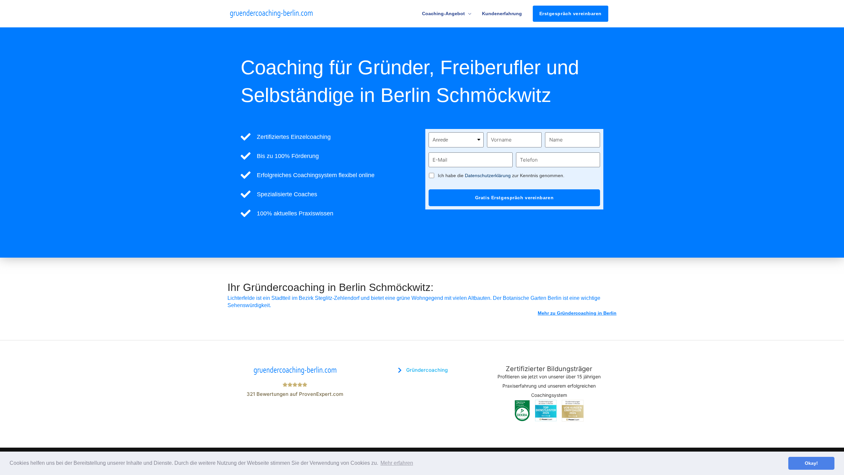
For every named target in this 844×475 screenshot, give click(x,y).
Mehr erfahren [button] (396, 463)
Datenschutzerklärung (488, 175)
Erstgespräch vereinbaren (570, 13)
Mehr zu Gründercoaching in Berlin (577, 313)
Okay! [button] (811, 463)
